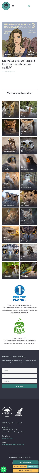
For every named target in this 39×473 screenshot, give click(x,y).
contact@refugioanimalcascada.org (13, 445)
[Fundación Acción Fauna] (19, 412)
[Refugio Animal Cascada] (6, 6)
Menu (13, 6)
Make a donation (33, 466)
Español (32, 6)
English (36, 6)
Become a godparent (20, 466)
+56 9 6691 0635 (7, 438)
